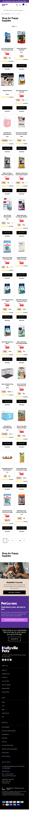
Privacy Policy (5, 752)
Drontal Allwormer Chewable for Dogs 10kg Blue (21, 469)
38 (20, 540)
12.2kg (23, 435)
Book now (7, 109)
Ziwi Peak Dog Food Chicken (21, 91)
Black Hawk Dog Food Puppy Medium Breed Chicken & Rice (21, 342)
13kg (24, 393)
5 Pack (18, 478)
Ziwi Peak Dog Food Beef (7, 342)
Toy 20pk (4, 140)
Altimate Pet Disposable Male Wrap (7, 427)
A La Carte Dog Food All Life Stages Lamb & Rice (7, 49)
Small (3, 391)
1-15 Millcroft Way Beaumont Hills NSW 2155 (13, 766)
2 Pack (24, 478)
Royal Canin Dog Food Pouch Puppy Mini (7, 511)
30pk (8, 223)
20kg (23, 182)
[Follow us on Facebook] (3, 660)
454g (18, 100)
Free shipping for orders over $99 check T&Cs (14, 1)
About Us (4, 670)
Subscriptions (5, 734)
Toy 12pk (4, 434)
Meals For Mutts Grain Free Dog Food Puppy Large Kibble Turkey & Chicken (7, 173)
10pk (3, 223)
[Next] (24, 540)
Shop (2, 13)
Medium (10, 391)
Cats (3, 706)
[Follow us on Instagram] (5, 660)
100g (21, 56)
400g (19, 140)
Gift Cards (4, 738)
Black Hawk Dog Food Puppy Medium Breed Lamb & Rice (21, 216)
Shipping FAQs (5, 688)
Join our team (5, 681)
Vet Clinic (4, 741)
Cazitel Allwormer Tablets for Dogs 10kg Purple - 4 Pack (21, 258)
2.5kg (23, 100)
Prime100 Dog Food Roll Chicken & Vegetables (7, 469)
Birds (3, 709)
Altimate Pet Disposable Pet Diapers (7, 133)
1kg (5, 476)
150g (24, 140)
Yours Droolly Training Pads (7, 216)
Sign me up (14, 639)
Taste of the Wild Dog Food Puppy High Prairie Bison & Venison (21, 427)
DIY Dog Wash (5, 727)
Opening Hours (6, 673)
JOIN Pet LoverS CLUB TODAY (14, 620)
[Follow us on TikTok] (11, 660)
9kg (8, 182)
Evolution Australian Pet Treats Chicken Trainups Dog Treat (21, 133)
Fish (3, 717)
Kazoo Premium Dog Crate (7, 384)
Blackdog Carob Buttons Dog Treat (21, 511)
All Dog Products (7, 13)
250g (19, 518)
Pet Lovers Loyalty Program (9, 730)
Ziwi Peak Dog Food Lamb (7, 300)
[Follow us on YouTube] (8, 660)
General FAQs (5, 692)
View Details (7, 69)
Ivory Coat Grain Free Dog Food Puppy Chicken (21, 384)
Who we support (6, 684)
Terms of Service (6, 756)
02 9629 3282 (7, 768)
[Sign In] (20, 5)
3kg (10, 58)
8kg (7, 267)
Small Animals (5, 713)
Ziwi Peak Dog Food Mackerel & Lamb (21, 300)
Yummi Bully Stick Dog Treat (22, 49)
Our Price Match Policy (7, 745)
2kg (3, 267)
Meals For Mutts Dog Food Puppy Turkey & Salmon (21, 173)
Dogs (3, 702)
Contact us (5, 677)
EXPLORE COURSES (14, 592)
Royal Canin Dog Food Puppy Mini (7, 258)
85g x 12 (7, 520)
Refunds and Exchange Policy (9, 749)
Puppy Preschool (7, 90)
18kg (5, 58)
